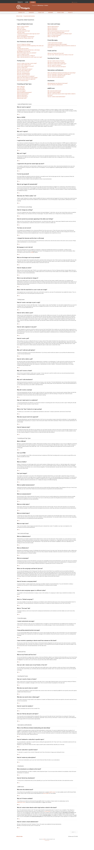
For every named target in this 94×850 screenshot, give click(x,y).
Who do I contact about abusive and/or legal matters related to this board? (61, 94)
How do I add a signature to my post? (25, 66)
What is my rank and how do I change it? (26, 55)
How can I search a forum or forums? (56, 61)
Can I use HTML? (21, 88)
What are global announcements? (24, 92)
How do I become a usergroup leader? (56, 32)
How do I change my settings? (24, 44)
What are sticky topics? (22, 95)
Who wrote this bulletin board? (54, 91)
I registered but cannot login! (23, 31)
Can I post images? (21, 91)
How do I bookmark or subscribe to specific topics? (59, 74)
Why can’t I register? (21, 29)
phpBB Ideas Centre (21, 802)
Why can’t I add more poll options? (24, 69)
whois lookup (47, 811)
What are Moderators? (52, 28)
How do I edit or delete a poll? (24, 70)
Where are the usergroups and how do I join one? (58, 31)
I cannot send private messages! (55, 42)
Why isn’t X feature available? (54, 92)
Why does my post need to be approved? (26, 79)
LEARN (26, 2)
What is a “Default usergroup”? (54, 35)
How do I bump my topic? (22, 80)
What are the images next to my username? (26, 52)
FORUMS (33, 2)
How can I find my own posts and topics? (57, 66)
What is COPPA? (20, 28)
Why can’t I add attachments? (23, 73)
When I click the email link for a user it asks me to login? (29, 57)
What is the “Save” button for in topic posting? (27, 77)
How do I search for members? (54, 65)
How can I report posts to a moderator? (26, 76)
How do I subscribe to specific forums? (56, 75)
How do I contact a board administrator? (56, 96)
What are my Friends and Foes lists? (56, 53)
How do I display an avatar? (23, 54)
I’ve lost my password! (22, 35)
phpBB (32, 252)
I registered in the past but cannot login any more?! (28, 33)
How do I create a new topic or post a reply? (27, 63)
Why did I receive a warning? (23, 74)
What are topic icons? (22, 98)
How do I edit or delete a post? (24, 64)
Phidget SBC (41, 12)
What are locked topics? (22, 96)
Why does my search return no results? (56, 62)
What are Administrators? (53, 26)
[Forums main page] (23, 7)
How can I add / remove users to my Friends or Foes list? (60, 54)
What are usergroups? (52, 29)
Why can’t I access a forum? (23, 71)
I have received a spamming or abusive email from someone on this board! (62, 46)
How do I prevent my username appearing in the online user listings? (30, 46)
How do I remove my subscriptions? (56, 77)
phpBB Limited (52, 792)
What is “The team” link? (53, 36)
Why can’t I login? (21, 32)
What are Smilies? (21, 89)
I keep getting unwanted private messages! (57, 44)
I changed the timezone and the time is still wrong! (28, 50)
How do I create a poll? (22, 67)
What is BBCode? (21, 86)
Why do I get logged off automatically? (25, 36)
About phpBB (46, 793)
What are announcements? (23, 93)
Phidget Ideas (60, 12)
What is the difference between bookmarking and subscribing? (62, 72)
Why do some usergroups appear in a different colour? (60, 33)
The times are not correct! (23, 48)
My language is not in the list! (23, 51)
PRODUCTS (20, 2)
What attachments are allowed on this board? (58, 83)
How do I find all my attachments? (55, 84)
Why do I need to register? (23, 26)
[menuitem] (46, 840)
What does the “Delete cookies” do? (25, 38)
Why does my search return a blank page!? (57, 63)
